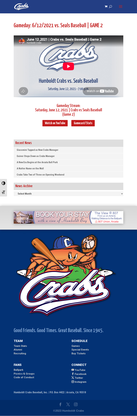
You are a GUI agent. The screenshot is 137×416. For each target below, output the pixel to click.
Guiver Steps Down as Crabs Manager (36, 156)
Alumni (18, 349)
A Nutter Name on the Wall (30, 168)
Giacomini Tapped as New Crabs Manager (37, 150)
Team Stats (20, 345)
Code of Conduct (24, 377)
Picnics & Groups (24, 373)
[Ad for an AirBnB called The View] (68, 222)
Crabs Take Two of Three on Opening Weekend (40, 174)
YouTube (80, 370)
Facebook (80, 374)
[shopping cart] (107, 7)
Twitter (79, 377)
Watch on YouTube (55, 123)
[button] (120, 8)
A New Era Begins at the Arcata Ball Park (37, 162)
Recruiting (20, 353)
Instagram (80, 381)
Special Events (80, 349)
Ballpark (18, 369)
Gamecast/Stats (83, 123)
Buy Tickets (79, 353)
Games (76, 345)
